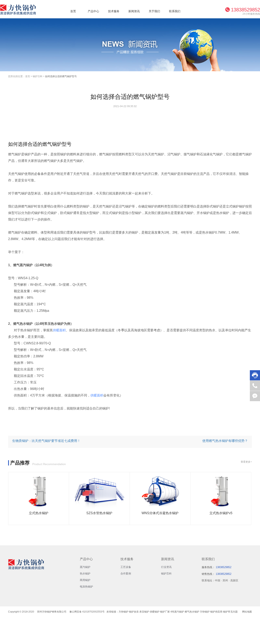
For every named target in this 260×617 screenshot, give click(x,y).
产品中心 (93, 11)
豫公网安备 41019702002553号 (87, 611)
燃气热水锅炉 (192, 611)
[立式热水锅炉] (38, 491)
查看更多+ (246, 461)
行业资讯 (166, 567)
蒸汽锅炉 (85, 567)
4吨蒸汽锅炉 (177, 611)
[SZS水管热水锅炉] (99, 491)
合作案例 (125, 573)
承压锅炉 (144, 611)
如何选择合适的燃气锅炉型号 (61, 76)
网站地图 (247, 611)
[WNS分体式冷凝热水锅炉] (160, 491)
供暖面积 (59, 330)
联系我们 (174, 11)
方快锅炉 (123, 611)
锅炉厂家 (165, 611)
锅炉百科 (37, 76)
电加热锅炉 (86, 586)
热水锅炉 (85, 573)
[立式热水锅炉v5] (221, 491)
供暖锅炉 (154, 611)
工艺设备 (125, 567)
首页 (73, 11)
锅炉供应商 (216, 611)
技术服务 (113, 11)
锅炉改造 (134, 611)
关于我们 (154, 11)
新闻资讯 (134, 11)
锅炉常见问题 (230, 611)
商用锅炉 (85, 580)
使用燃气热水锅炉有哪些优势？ (225, 440)
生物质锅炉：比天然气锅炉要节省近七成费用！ (46, 440)
